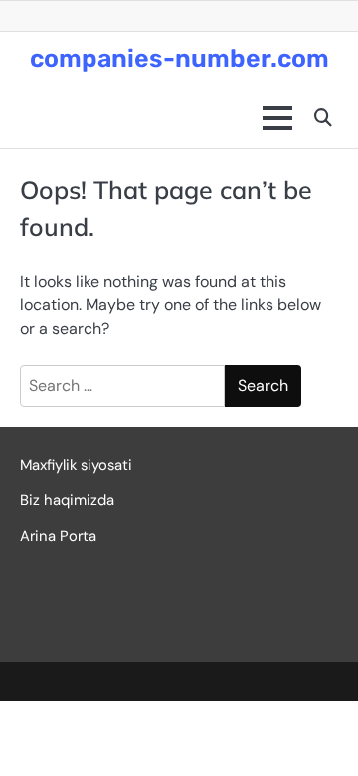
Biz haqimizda (67, 500)
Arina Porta (58, 536)
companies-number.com (179, 58)
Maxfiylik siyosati (76, 465)
